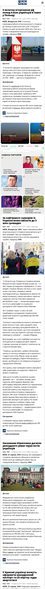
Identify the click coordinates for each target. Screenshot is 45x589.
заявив (10, 552)
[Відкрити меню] (42, 3)
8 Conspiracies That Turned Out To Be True (11, 189)
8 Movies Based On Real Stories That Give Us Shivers (11, 211)
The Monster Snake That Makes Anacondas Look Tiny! (33, 211)
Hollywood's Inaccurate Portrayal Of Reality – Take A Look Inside (32, 191)
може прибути (27, 423)
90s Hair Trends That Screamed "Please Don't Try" (32, 171)
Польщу (17, 108)
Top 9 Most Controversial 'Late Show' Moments (10, 171)
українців (15, 86)
